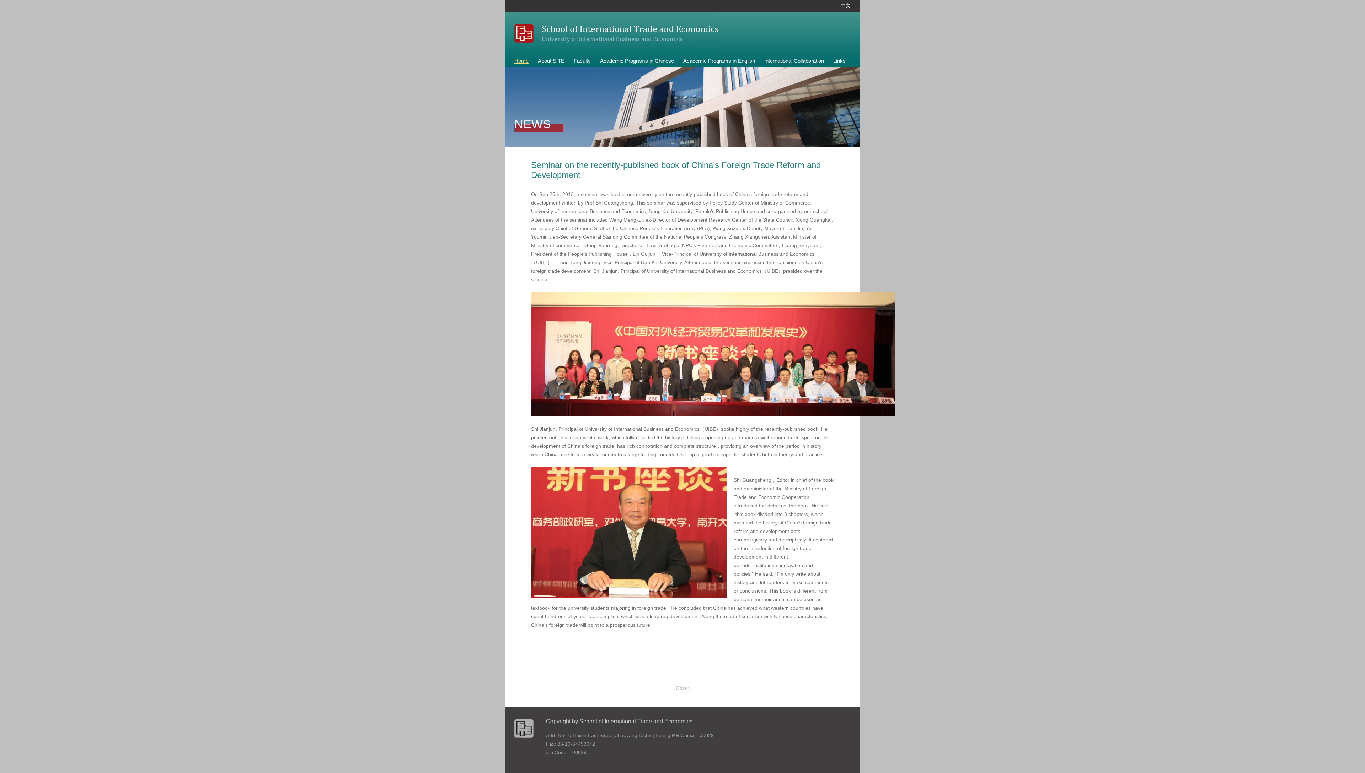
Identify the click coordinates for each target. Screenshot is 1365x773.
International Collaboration (794, 61)
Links (839, 61)
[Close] (682, 688)
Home (521, 61)
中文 (846, 6)
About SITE (551, 61)
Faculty (582, 61)
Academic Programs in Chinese (637, 61)
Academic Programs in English (719, 61)
